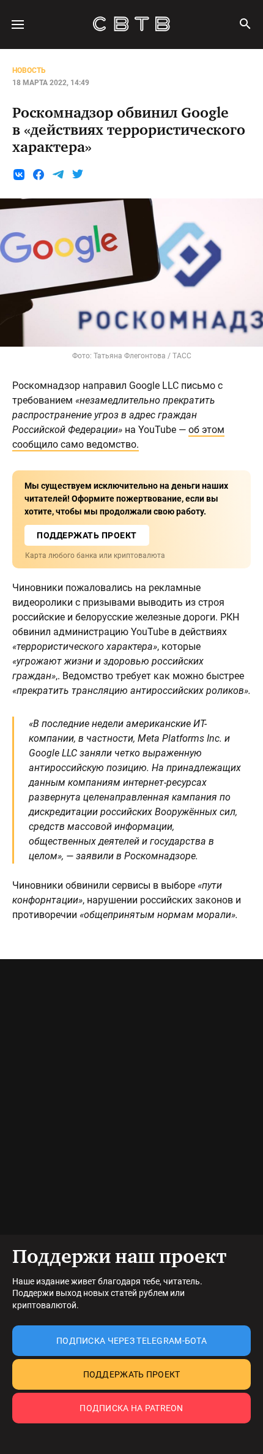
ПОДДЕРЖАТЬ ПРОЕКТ (87, 535)
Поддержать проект (131, 1374)
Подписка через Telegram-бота (131, 1341)
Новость (29, 70)
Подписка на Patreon (131, 1408)
